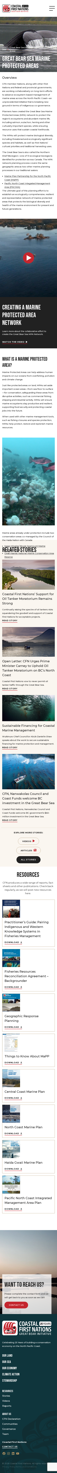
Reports (6, 1406)
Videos (26, 841)
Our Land (7, 1356)
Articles (26, 850)
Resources (7, 1391)
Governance (9, 1429)
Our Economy (9, 1368)
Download (12, 942)
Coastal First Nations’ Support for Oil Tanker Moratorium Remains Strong (28, 598)
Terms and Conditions (26, 1466)
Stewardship (9, 1381)
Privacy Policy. (9, 1466)
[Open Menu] (52, 8)
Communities (10, 1424)
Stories (6, 1396)
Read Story (9, 620)
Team (5, 1434)
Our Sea (6, 1362)
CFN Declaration (11, 1419)
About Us (6, 1414)
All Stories (28, 859)
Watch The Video (13, 342)
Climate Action (11, 1374)
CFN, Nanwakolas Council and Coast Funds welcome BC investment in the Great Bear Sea (28, 798)
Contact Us (16, 1305)
